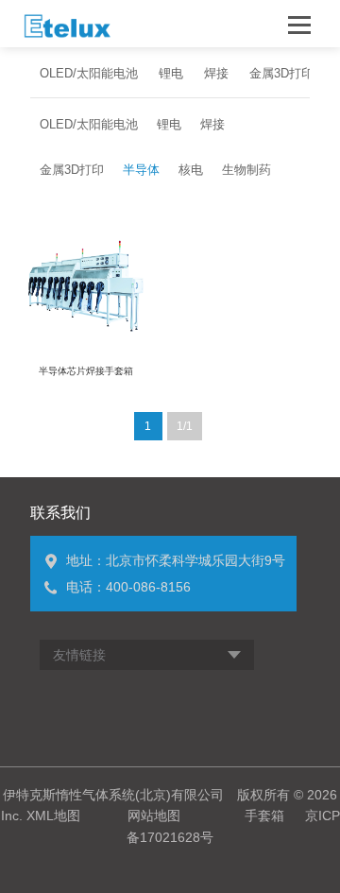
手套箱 (264, 815)
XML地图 (53, 815)
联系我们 (60, 513)
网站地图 (154, 815)
